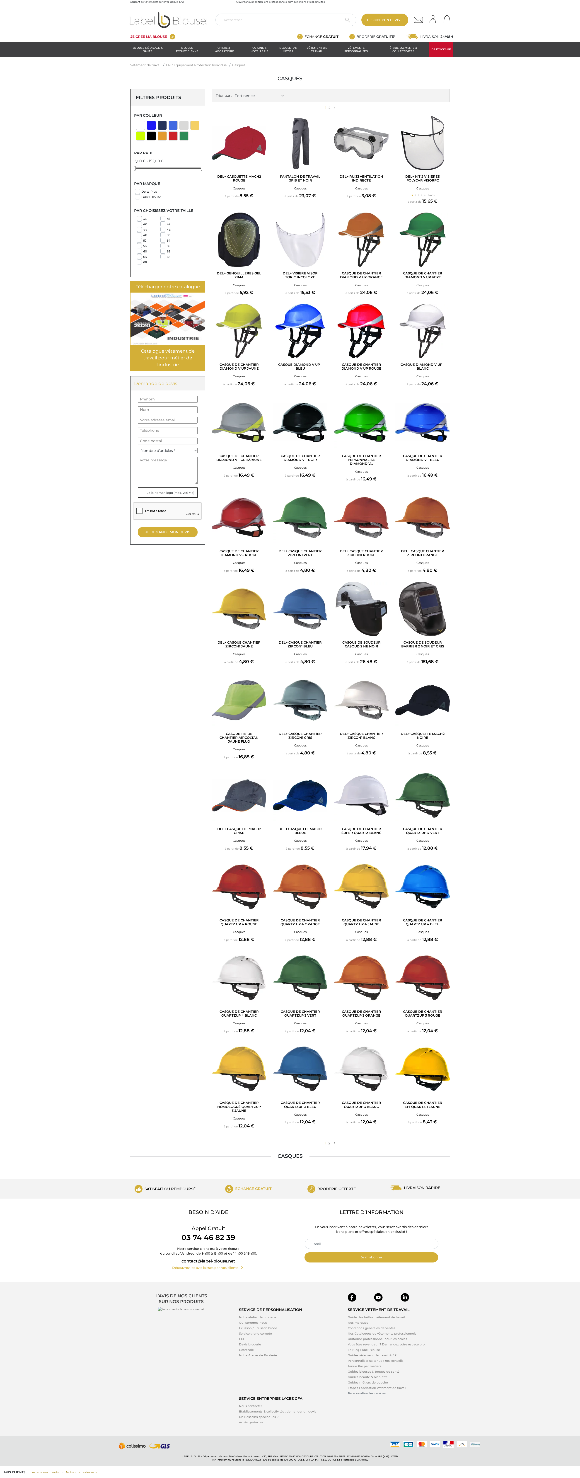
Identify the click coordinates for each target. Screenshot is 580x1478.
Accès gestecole (251, 1422)
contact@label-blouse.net (208, 1261)
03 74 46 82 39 (208, 1237)
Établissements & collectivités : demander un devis (277, 1411)
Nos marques (358, 1322)
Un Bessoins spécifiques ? (258, 1417)
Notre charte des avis (81, 1472)
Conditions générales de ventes (371, 1328)
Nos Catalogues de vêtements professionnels (382, 1333)
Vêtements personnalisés (356, 49)
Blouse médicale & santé (148, 49)
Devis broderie (250, 1344)
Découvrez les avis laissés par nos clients (208, 1268)
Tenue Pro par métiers (364, 1366)
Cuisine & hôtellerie (259, 49)
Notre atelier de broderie (257, 1317)
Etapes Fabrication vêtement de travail (377, 1388)
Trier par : (224, 95)
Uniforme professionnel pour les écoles (377, 1339)
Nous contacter (250, 1406)
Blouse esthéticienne (187, 49)
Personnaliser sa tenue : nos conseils (376, 1360)
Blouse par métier (288, 49)
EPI (241, 1339)
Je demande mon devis (167, 532)
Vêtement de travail (317, 49)
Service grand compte (255, 1333)
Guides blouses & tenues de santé (373, 1371)
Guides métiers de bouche (368, 1382)
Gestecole (246, 1350)
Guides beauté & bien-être (368, 1377)
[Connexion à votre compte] (434, 18)
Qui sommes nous (253, 1322)
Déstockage (441, 49)
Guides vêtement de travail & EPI (372, 1355)
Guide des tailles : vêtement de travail (376, 1317)
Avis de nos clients (45, 1472)
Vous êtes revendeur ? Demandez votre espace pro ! (387, 1344)
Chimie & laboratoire (224, 49)
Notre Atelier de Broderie (258, 1355)
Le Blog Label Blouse (364, 1350)
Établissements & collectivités (403, 49)
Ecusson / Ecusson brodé (258, 1328)
